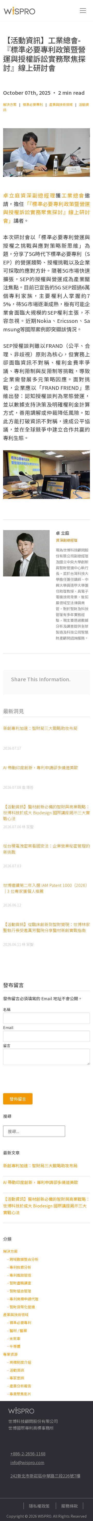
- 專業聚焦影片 (19, 1393)
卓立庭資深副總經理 (29, 195)
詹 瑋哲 (28, 787)
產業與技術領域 (61, 104)
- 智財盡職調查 (19, 1282)
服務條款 (69, 1506)
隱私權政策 (39, 1506)
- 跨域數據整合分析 (22, 1259)
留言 (6, 1045)
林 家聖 (28, 826)
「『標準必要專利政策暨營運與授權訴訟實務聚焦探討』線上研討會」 (46, 212)
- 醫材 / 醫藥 (17, 1330)
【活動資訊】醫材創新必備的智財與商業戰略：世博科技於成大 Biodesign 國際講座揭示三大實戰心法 (46, 1205)
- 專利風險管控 (19, 1275)
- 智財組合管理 (19, 1290)
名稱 (6, 1009)
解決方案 (10, 104)
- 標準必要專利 (19, 1322)
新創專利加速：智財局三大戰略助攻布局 (40, 1165)
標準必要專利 (33, 104)
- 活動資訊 (15, 1370)
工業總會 (73, 195)
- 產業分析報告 (19, 1385)
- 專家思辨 (15, 1377)
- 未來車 (13, 1338)
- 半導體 (13, 1346)
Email (8, 1027)
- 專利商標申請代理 (22, 1298)
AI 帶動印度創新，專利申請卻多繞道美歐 (40, 1182)
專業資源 (10, 1354)
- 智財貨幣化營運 (21, 1306)
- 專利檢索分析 (19, 1267)
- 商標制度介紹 (19, 1362)
